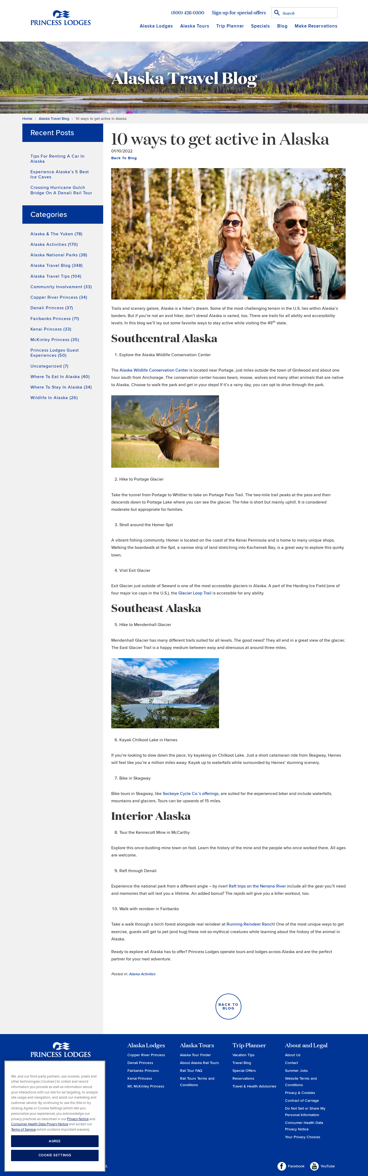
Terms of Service (23, 1129)
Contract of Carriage (302, 1100)
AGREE (55, 1141)
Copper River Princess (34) (58, 297)
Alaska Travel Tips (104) (55, 276)
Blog (282, 26)
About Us (293, 1055)
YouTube (328, 1166)
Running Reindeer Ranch (250, 924)
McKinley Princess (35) (54, 339)
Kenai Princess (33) (50, 329)
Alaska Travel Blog (54, 118)
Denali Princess (140, 1063)
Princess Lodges (60, 1053)
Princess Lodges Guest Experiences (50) (54, 353)
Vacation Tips (243, 1055)
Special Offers (244, 1070)
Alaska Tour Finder (195, 1055)
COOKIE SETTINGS (55, 1155)
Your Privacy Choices (302, 1137)
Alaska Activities (142, 974)
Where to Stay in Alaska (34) (61, 387)
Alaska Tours (194, 26)
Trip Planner (230, 26)
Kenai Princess (139, 1078)
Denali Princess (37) (51, 308)
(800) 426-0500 (187, 12)
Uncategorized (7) (49, 366)
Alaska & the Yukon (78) (56, 234)
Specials (260, 26)
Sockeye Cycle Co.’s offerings (190, 793)
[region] (54, 1116)
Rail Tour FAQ (191, 1070)
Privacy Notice (78, 1119)
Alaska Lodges (156, 26)
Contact (291, 1063)
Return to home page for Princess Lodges (60, 17)
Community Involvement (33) (61, 287)
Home (27, 118)
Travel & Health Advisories (254, 1086)
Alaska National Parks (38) (58, 255)
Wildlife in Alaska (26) (54, 397)
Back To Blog (124, 158)
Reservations (243, 1078)
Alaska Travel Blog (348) (56, 265)
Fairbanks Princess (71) (54, 318)
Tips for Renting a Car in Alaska (57, 159)
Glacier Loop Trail (194, 593)
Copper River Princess (146, 1055)
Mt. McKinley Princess (145, 1086)
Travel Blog (241, 1063)
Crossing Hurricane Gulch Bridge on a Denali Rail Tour (61, 190)
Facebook (296, 1166)
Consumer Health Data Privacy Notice (39, 1124)
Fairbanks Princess (143, 1070)
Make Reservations (316, 26)
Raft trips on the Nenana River (257, 886)
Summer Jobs (296, 1070)
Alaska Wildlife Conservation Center (154, 370)
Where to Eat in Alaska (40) (60, 376)
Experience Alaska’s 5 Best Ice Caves (59, 174)
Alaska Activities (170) (54, 244)
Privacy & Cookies (300, 1092)
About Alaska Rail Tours (199, 1063)
